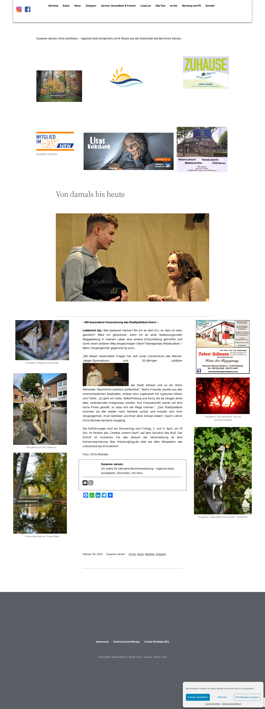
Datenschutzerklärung (231, 704)
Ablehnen (222, 697)
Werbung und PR (191, 5)
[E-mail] (85, 484)
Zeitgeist (91, 5)
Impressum (102, 641)
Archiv (173, 5)
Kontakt (210, 5)
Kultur (66, 5)
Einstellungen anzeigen (247, 697)
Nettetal (53, 5)
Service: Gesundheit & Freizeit (118, 5)
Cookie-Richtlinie (212, 704)
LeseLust (145, 5)
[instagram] (90, 484)
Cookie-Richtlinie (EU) (156, 641)
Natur (77, 5)
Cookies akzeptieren (198, 697)
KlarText (160, 5)
